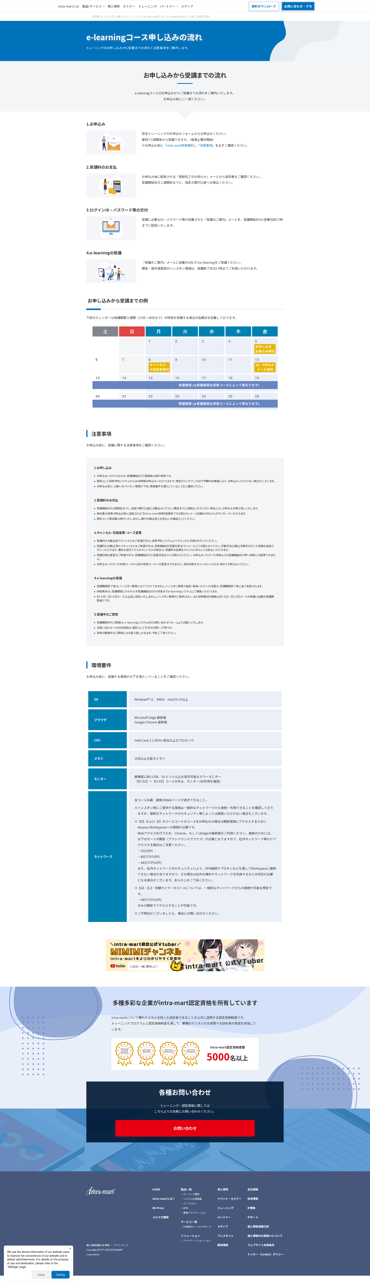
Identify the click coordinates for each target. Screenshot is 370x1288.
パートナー (167, 6)
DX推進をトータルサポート (197, 1226)
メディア (187, 6)
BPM (185, 1208)
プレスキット (225, 1236)
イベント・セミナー (229, 1198)
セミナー (129, 6)
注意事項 (206, 145)
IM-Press (158, 1208)
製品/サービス (92, 6)
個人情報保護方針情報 (97, 1245)
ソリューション (190, 1236)
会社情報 (252, 1189)
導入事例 (114, 6)
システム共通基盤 (192, 1198)
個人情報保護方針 (258, 1226)
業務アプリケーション (194, 1212)
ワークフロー (190, 1203)
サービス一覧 (189, 1222)
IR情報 (251, 1208)
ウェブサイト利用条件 (260, 1245)
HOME (156, 1189)
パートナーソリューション (197, 1240)
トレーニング (147, 6)
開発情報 (222, 1245)
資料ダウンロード (263, 6)
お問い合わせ (185, 1128)
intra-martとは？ (163, 1198)
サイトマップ (121, 1245)
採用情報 (252, 1198)
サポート (252, 1217)
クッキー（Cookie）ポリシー (265, 1254)
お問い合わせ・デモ (298, 6)
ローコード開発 (191, 1194)
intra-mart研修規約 (180, 145)
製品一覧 (186, 1189)
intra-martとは (68, 6)
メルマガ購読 (160, 1217)
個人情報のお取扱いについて (265, 1236)
